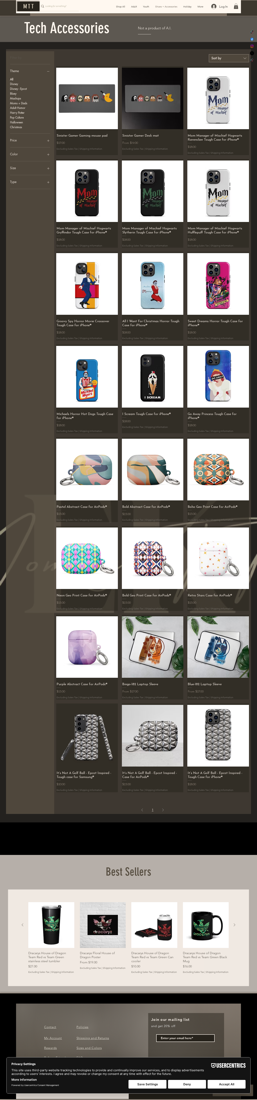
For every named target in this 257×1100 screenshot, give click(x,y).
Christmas (16, 127)
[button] (236, 6)
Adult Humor (17, 108)
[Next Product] (234, 924)
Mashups (15, 98)
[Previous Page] (142, 810)
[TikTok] (252, 32)
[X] (252, 53)
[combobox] (229, 58)
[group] (128, 938)
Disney (14, 84)
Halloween (16, 122)
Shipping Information (91, 148)
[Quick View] (87, 98)
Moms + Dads (18, 103)
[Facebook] (252, 39)
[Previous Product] (22, 924)
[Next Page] (163, 810)
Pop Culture (17, 117)
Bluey (13, 93)
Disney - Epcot (18, 89)
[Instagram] (252, 46)
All (11, 79)
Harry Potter (17, 112)
